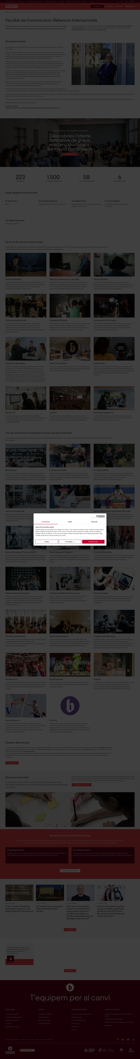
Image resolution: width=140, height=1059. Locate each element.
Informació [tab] (94, 521)
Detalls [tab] (70, 521)
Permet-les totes (93, 541)
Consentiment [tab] (46, 521)
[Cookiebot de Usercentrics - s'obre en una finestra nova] (97, 516)
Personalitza (69, 541)
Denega (47, 541)
